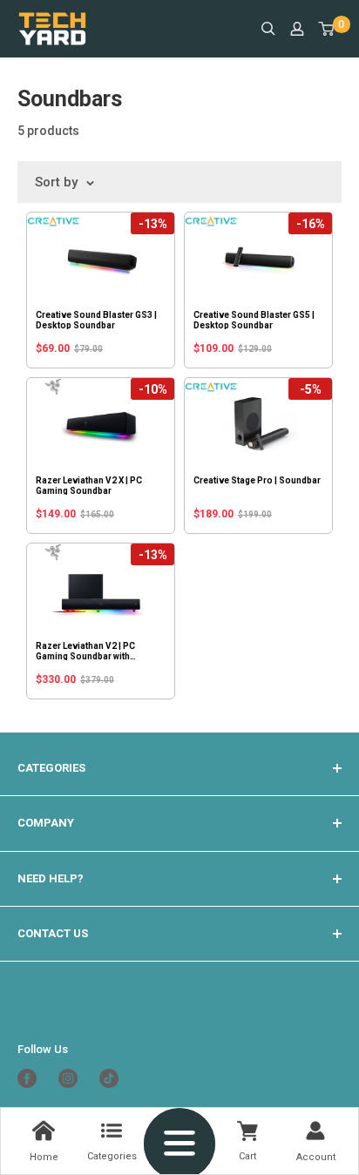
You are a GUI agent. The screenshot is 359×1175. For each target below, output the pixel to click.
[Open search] (268, 29)
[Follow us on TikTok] (115, 1078)
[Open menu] (179, 1138)
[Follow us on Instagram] (74, 1078)
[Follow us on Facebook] (33, 1078)
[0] (327, 29)
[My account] (297, 29)
